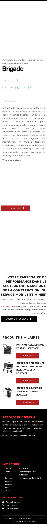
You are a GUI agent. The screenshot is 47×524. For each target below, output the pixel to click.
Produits (8, 472)
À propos (8, 481)
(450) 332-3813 (10, 505)
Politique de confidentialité (30, 478)
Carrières (8, 478)
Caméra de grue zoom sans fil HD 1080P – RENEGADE (29, 391)
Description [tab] (10, 101)
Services (8, 475)
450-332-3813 (7, 306)
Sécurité (15, 80)
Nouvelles (9, 484)
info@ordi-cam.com (13, 502)
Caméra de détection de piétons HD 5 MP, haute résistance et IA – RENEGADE (30, 368)
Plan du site (23, 468)
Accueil (8, 468)
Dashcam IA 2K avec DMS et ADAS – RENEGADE (30, 346)
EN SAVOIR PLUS (28, 356)
